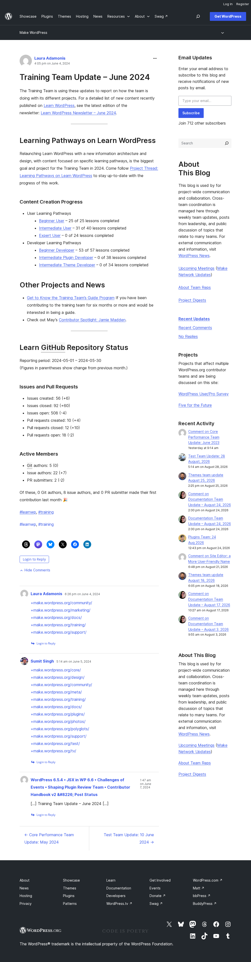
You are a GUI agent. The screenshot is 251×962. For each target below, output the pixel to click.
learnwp (28, 524)
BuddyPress (205, 903)
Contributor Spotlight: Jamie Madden (92, 319)
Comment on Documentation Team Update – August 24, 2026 (209, 499)
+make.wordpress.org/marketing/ (60, 610)
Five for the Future (195, 405)
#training (46, 512)
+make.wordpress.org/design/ (58, 677)
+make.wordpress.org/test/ (55, 743)
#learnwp (28, 512)
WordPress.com (208, 880)
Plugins (69, 896)
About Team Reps (194, 287)
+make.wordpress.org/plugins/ (58, 714)
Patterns (70, 903)
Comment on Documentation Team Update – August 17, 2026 (209, 599)
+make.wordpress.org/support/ (59, 632)
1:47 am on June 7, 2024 (145, 784)
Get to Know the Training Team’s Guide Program (70, 297)
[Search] (226, 143)
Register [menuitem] (242, 4)
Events (155, 888)
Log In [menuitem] (228, 4)
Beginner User (51, 220)
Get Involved (160, 880)
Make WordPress (33, 32)
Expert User (50, 235)
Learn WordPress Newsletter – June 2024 (78, 112)
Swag (156, 903)
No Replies (188, 336)
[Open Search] (198, 16)
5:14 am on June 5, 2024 (73, 661)
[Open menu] (223, 33)
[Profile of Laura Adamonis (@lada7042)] (26, 62)
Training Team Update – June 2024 (85, 77)
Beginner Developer (56, 250)
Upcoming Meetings (196, 268)
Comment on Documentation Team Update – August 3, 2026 (208, 623)
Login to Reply (34, 559)
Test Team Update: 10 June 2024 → (129, 838)
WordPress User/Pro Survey (203, 393)
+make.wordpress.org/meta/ (56, 692)
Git (29, 465)
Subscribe (191, 113)
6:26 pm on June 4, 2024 (82, 594)
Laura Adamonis (49, 58)
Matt (198, 888)
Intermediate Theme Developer (67, 264)
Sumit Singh (42, 661)
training (46, 524)
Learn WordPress (59, 105)
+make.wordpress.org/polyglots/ (60, 728)
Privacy (26, 903)
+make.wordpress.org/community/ (61, 602)
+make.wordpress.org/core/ (56, 669)
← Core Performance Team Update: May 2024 (49, 838)
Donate (158, 896)
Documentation (118, 888)
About (24, 880)
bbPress (202, 896)
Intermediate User (55, 228)
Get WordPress (227, 16)
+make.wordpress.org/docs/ (56, 617)
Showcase (71, 880)
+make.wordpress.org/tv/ (53, 750)
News (24, 888)
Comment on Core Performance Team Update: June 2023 (203, 437)
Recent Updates (194, 318)
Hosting (26, 896)
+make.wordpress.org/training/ (58, 624)
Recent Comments (195, 327)
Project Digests (192, 300)
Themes (69, 888)
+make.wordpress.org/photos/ (58, 721)
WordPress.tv (119, 903)
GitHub (53, 347)
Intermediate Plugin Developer (66, 257)
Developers (116, 896)
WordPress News (194, 255)
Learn (110, 880)
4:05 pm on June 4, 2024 (52, 63)
